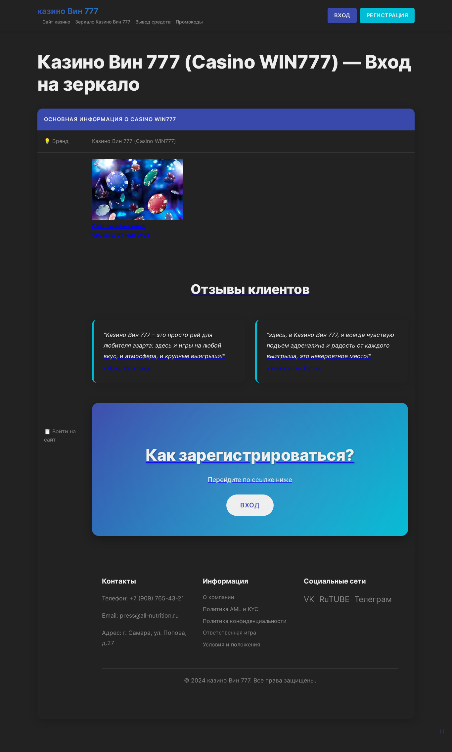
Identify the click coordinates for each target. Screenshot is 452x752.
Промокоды (189, 21)
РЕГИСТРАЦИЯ (387, 15)
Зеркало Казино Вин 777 (102, 21)
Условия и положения (231, 644)
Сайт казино (56, 21)
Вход (250, 505)
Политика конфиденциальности (245, 621)
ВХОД (342, 15)
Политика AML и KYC (230, 609)
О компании (218, 597)
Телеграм (373, 599)
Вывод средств (153, 21)
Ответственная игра (229, 632)
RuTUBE (334, 599)
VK (309, 599)
